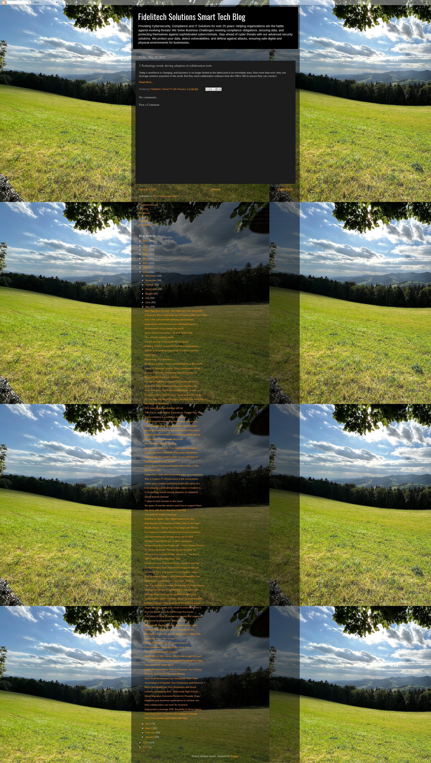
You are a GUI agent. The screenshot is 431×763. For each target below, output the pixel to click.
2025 (146, 245)
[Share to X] (213, 89)
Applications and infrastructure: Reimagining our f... (172, 324)
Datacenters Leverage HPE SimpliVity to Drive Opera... (174, 709)
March (149, 728)
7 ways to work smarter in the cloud (163, 501)
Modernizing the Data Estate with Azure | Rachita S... (173, 554)
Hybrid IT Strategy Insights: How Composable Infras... (173, 368)
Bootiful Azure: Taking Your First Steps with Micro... (172, 528)
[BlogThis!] (210, 89)
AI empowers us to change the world (164, 328)
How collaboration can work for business (166, 705)
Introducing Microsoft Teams (160, 461)
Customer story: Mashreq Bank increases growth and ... (174, 390)
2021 (146, 263)
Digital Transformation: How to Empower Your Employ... (174, 669)
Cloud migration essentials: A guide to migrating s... (172, 452)
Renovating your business (158, 359)
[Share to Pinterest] (220, 89)
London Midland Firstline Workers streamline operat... (173, 434)
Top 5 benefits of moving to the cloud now (167, 647)
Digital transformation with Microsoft (164, 439)
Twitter (142, 217)
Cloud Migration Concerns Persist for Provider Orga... (173, 696)
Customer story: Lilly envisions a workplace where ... (172, 572)
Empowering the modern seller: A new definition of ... (173, 457)
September (151, 289)
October (150, 284)
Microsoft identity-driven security (162, 377)
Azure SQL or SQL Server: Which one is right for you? (173, 656)
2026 (146, 241)
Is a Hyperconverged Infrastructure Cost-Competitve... (173, 532)
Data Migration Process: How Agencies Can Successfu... (175, 311)
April (148, 723)
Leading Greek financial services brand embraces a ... (173, 430)
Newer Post (147, 189)
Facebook (144, 213)
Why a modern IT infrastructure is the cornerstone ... (173, 479)
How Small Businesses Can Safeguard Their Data (171, 678)
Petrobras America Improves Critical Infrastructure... (172, 381)
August (149, 293)
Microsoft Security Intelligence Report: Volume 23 (171, 372)
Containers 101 (153, 470)
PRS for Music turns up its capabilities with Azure (170, 594)
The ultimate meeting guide (159, 337)
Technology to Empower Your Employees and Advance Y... (176, 683)
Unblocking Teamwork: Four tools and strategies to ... (173, 448)
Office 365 (150, 355)
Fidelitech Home (147, 205)
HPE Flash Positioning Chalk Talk (162, 558)
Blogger (234, 756)
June (148, 302)
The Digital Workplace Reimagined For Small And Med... (175, 660)
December (151, 276)
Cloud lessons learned (156, 497)
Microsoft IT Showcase (157, 403)
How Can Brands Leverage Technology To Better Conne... (176, 585)
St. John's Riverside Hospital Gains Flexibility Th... (171, 550)
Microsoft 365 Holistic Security (161, 443)
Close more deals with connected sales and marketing (173, 474)
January (150, 737)
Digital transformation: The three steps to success (171, 421)
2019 (146, 272)
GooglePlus (145, 225)
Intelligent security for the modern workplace (168, 541)
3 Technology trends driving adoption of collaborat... (172, 492)
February (150, 732)
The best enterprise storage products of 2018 (169, 536)
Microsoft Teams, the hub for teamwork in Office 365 (173, 634)
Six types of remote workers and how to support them (173, 505)
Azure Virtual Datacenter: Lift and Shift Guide (168, 333)
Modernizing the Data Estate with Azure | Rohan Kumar (174, 545)
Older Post (284, 189)
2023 (146, 254)
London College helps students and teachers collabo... (174, 603)
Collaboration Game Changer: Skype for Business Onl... (174, 598)
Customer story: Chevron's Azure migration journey (172, 563)
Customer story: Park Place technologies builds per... (173, 567)
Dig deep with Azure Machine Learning (165, 510)
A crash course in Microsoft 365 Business (166, 342)
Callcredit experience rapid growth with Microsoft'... (172, 426)
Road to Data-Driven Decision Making (165, 674)
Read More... (146, 82)
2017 (146, 747)
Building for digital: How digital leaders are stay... (170, 519)
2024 (146, 250)
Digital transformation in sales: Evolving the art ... (171, 629)
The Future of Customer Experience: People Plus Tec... (174, 412)
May (148, 307)
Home (216, 189)
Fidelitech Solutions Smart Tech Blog (191, 16)
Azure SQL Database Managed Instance (166, 643)
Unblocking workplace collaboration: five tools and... (172, 589)
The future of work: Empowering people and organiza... (174, 616)
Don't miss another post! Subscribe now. (166, 620)
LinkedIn (143, 209)
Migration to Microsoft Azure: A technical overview (171, 625)
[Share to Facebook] (216, 89)
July (147, 298)
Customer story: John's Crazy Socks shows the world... (174, 395)
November (151, 280)
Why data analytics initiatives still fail (164, 408)
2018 (146, 742)
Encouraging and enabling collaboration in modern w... (174, 488)
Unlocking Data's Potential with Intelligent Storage (171, 714)
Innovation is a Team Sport (159, 665)
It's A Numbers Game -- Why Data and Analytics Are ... (173, 576)
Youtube (143, 221)
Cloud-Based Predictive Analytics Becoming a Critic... (173, 466)
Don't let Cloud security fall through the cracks (169, 612)
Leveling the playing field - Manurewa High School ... (173, 691)
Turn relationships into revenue (161, 652)
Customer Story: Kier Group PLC (162, 638)
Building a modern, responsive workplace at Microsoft (173, 364)
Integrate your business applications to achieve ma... (173, 700)
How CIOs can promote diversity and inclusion (169, 319)
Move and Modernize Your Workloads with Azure (170, 687)
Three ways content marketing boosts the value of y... (173, 483)
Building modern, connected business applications (171, 346)
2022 (146, 259)
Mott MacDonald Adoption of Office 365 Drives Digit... (173, 523)
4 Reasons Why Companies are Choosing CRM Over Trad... (177, 315)
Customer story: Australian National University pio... (172, 386)
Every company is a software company (165, 417)
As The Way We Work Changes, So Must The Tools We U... (176, 399)
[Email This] (207, 89)
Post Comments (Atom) (166, 196)
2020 (146, 267)
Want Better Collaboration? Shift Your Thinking (169, 581)
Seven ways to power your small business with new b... (174, 607)
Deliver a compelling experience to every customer (171, 350)
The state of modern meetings (161, 514)
